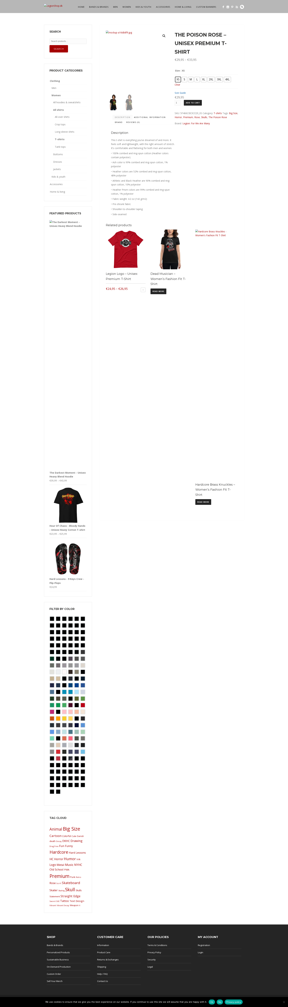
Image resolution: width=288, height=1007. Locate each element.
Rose (197, 117)
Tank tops (60, 146)
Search (242, 7)
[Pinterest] (232, 7)
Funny (69, 846)
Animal (56, 829)
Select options (143, 289)
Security (152, 959)
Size (177, 70)
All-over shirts (62, 116)
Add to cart (193, 103)
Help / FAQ (102, 973)
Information (103, 945)
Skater (54, 890)
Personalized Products (58, 952)
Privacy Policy (154, 952)
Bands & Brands (98, 7)
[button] (164, 36)
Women (126, 7)
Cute (74, 836)
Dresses (57, 161)
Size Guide (180, 92)
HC (52, 859)
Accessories (163, 7)
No (220, 1002)
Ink (78, 859)
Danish (80, 836)
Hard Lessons (77, 852)
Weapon (74, 905)
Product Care (103, 952)
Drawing (76, 841)
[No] (284, 1002)
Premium (188, 117)
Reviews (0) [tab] (133, 122)
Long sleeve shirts (64, 131)
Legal (150, 966)
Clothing (55, 81)
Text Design (77, 901)
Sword (53, 901)
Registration (204, 945)
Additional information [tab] (150, 117)
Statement (55, 896)
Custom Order (54, 973)
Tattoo (64, 901)
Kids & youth (143, 7)
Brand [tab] (119, 122)
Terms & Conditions (157, 945)
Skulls (204, 117)
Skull (70, 889)
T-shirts (218, 113)
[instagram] (228, 7)
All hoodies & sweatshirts (66, 102)
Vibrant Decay (63, 905)
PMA (66, 869)
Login (200, 952)
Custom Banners (206, 7)
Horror (178, 117)
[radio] (178, 79)
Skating (61, 890)
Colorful (66, 836)
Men (115, 7)
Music (69, 864)
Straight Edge (70, 896)
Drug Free (54, 846)
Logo (53, 865)
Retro (78, 877)
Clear (177, 84)
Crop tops (60, 124)
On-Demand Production (59, 966)
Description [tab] (122, 117)
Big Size (233, 113)
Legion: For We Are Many (196, 123)
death (53, 841)
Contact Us (102, 981)
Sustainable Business (58, 959)
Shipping (101, 966)
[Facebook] (223, 7)
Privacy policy (233, 1002)
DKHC (66, 841)
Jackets (57, 169)
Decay (59, 841)
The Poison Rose (217, 117)
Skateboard (71, 883)
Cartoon (56, 836)
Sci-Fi (58, 883)
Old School (57, 869)
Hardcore (59, 852)
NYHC (78, 865)
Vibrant (53, 905)
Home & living (183, 7)
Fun (61, 846)
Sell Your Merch (54, 981)
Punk (72, 877)
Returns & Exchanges (108, 959)
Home (81, 7)
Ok (211, 1002)
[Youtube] (237, 7)
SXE (58, 901)
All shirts (58, 109)
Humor (70, 858)
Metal (60, 865)
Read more (158, 291)
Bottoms (58, 154)
